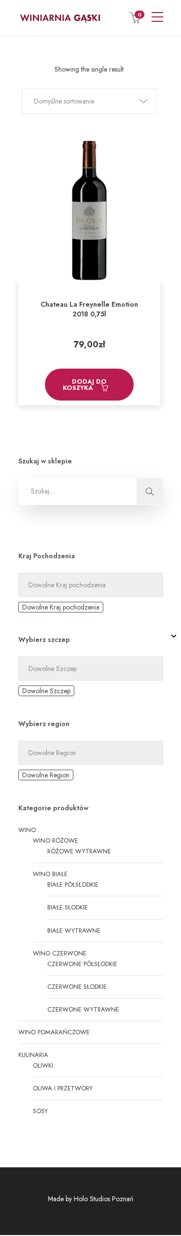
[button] (89, 101)
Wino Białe (50, 874)
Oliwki (43, 1065)
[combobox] (60, 607)
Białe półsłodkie (72, 884)
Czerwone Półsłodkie (82, 963)
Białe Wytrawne (73, 930)
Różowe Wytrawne (79, 851)
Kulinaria (33, 1054)
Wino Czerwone (59, 953)
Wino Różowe (55, 840)
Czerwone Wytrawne (83, 1009)
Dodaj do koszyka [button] (85, 384)
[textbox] (61, 607)
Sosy (40, 1111)
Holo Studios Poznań (103, 1199)
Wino (27, 829)
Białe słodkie (67, 907)
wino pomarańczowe (54, 1032)
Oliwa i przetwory (63, 1088)
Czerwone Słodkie (77, 986)
